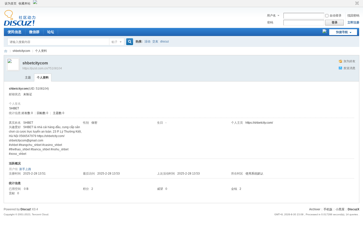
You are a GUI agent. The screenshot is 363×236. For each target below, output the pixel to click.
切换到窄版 (356, 3)
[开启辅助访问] (352, 3)
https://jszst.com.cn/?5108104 (42, 68)
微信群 (34, 32)
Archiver (314, 209)
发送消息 (349, 68)
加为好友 (349, 61)
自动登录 (336, 15)
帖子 (115, 42)
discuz (164, 41)
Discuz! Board (6, 51)
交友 (155, 41)
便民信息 (14, 32)
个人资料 (43, 77)
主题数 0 (58, 113)
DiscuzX (353, 209)
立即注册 (353, 22)
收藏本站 (24, 3)
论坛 (50, 32)
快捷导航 (342, 32)
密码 (270, 22)
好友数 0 (27, 113)
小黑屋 (340, 209)
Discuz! (25, 209)
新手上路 (25, 169)
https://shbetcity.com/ (259, 122)
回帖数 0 (42, 113)
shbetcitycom (21, 51)
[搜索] (129, 42)
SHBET (14, 108)
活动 (147, 41)
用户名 (271, 15)
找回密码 (353, 15)
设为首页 (11, 3)
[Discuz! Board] (20, 25)
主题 (28, 77)
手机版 (327, 209)
